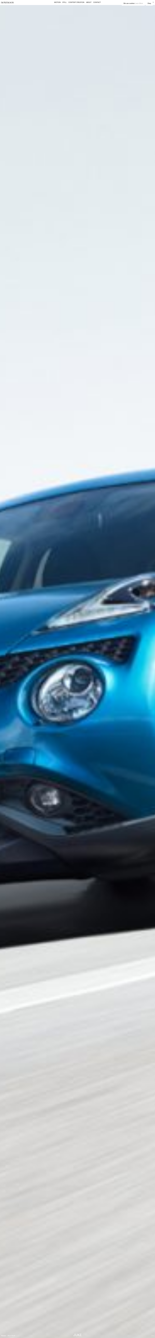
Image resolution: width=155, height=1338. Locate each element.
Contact (97, 2)
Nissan (3, 1336)
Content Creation (76, 2)
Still (64, 2)
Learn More (139, 3)
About (88, 2)
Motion (57, 2)
